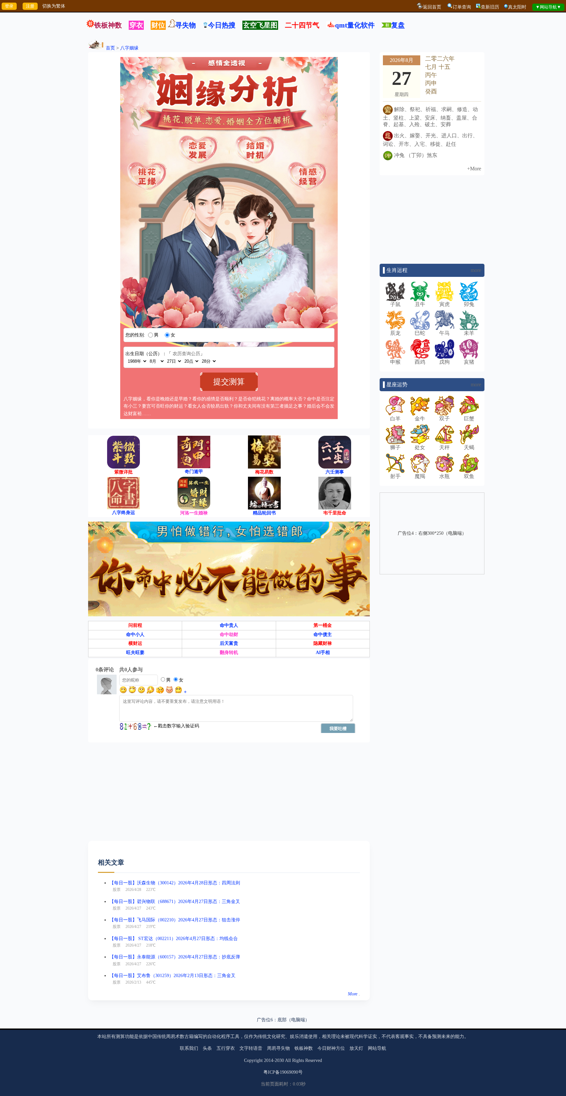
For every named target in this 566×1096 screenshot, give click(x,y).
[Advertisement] (229, 795)
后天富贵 (229, 643)
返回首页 (432, 7)
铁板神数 (108, 25)
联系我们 (189, 1048)
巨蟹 (469, 418)
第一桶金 (322, 625)
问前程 (135, 625)
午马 (444, 333)
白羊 (395, 418)
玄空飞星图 (260, 25)
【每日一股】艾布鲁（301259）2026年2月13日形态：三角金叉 (172, 975)
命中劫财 (229, 634)
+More (474, 168)
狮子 (395, 447)
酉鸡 (420, 362)
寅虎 (444, 304)
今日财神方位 (331, 1048)
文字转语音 (250, 1048)
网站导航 (377, 1048)
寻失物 (185, 25)
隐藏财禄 (322, 643)
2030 (279, 1060)
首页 (110, 48)
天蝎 (469, 447)
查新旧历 (490, 7)
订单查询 (462, 7)
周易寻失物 (278, 1048)
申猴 (395, 362)
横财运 (135, 643)
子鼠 (395, 304)
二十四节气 (302, 25)
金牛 (420, 418)
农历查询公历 (186, 353)
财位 (158, 25)
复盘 (398, 25)
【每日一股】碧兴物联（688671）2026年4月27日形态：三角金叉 (174, 901)
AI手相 (323, 652)
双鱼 (469, 476)
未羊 (469, 333)
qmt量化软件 (355, 25)
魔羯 (420, 476)
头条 (207, 1048)
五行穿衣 (226, 1048)
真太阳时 (517, 7)
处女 (420, 447)
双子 (444, 418)
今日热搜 (222, 25)
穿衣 (136, 25)
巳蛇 (420, 333)
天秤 (444, 447)
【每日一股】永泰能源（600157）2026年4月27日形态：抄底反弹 (174, 956)
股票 (117, 889)
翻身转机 (229, 652)
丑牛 (420, 304)
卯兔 (469, 304)
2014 (268, 1060)
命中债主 (322, 634)
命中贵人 (229, 625)
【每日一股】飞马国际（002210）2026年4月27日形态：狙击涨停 (174, 919)
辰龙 (395, 333)
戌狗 (444, 362)
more (476, 270)
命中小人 (135, 634)
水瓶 (444, 476)
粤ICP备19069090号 (283, 1072)
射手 (395, 476)
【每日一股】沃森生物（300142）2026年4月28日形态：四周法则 (174, 882)
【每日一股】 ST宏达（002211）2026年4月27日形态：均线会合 (173, 938)
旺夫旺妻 (135, 652)
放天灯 (356, 1048)
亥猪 (469, 362)
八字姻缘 (129, 48)
